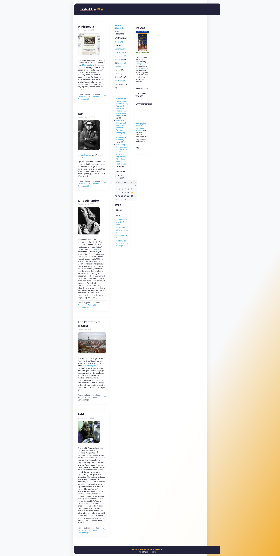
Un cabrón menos (84, 155)
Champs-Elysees (142, 64)
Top (104, 95)
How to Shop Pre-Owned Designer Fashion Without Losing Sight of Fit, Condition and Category (122, 130)
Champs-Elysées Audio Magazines (147, 549)
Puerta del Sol (143, 68)
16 (132, 192)
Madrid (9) (119, 59)
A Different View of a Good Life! (121, 222)
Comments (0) (83, 99)
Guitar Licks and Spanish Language (122, 243)
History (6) (122, 52)
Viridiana (93, 249)
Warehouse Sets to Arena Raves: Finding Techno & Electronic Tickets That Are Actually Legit (122, 107)
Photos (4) (118, 66)
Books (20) (119, 42)
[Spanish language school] (142, 119)
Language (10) (120, 56)
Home (118, 25)
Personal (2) (121, 63)
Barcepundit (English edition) (122, 230)
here (90, 375)
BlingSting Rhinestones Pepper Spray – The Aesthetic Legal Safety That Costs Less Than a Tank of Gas (122, 154)
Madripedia (87, 65)
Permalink (82, 96)
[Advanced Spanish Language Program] (142, 53)
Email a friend (93, 96)
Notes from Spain (88, 366)
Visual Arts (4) (120, 81)
